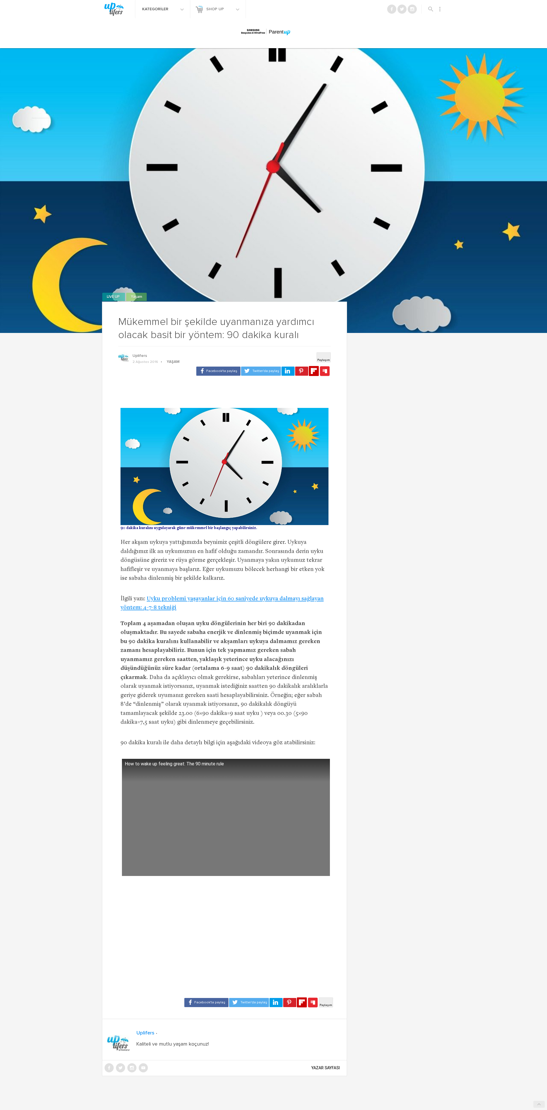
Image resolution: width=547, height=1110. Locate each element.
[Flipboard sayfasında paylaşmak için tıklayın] (314, 371)
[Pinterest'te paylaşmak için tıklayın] (301, 371)
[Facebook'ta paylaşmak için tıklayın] (218, 371)
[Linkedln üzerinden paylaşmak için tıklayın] (288, 371)
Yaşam (136, 297)
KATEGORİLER (156, 9)
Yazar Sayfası (325, 1068)
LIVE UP (114, 297)
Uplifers (139, 356)
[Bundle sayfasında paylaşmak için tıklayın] (324, 371)
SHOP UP (215, 9)
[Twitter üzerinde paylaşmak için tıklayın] (261, 371)
